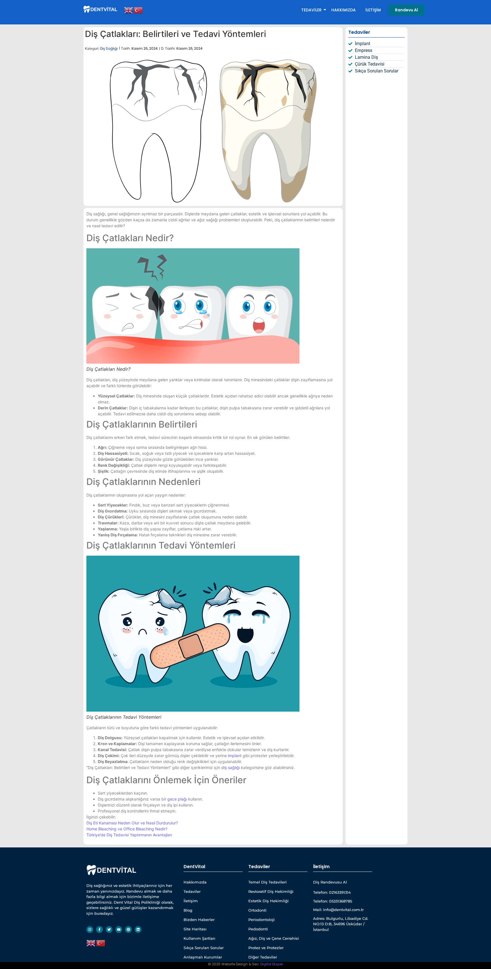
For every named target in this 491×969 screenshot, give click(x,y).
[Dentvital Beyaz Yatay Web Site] (100, 9)
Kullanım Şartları (199, 938)
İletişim (373, 10)
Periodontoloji (261, 919)
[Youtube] (118, 929)
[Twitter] (109, 929)
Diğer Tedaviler (262, 957)
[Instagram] (89, 929)
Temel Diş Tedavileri (267, 882)
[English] (129, 9)
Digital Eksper (271, 964)
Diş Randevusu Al (330, 882)
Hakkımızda (343, 10)
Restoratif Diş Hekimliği (271, 891)
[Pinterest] (128, 929)
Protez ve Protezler (266, 947)
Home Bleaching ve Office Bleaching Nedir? (126, 828)
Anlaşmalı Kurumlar (203, 957)
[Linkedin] (138, 929)
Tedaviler (311, 10)
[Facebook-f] (99, 929)
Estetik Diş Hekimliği (268, 901)
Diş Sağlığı (109, 48)
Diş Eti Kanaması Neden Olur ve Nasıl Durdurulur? (132, 822)
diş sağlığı (230, 767)
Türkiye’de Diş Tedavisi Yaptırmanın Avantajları (129, 834)
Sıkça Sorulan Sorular (204, 947)
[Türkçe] (138, 9)
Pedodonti (258, 929)
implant (235, 755)
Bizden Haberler (199, 919)
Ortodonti (257, 910)
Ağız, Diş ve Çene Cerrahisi (273, 938)
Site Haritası (195, 929)
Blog (188, 910)
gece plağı (177, 799)
